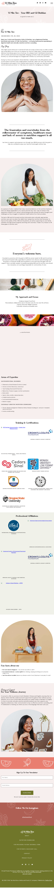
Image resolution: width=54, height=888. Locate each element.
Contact (27, 853)
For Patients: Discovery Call (27, 849)
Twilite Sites (48, 880)
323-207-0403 (27, 874)
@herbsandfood (27, 817)
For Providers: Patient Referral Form (27, 844)
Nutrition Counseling (27, 840)
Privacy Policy (27, 858)
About (27, 835)
